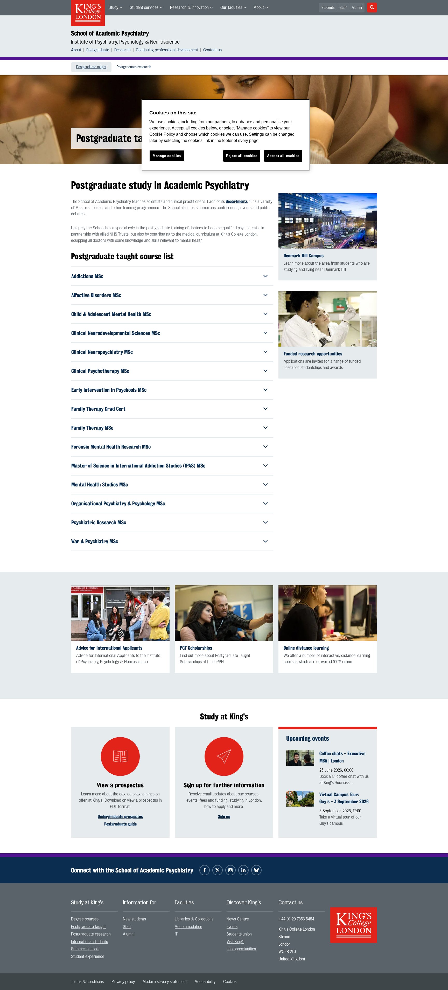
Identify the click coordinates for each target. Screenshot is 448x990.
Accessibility (205, 982)
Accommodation (188, 927)
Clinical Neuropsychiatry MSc (102, 352)
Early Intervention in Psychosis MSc (108, 390)
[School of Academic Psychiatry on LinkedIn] (243, 870)
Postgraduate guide (120, 824)
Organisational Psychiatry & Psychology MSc (118, 503)
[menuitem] (115, 7)
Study (113, 7)
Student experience (87, 956)
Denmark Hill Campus (304, 255)
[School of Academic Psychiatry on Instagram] (230, 870)
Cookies (229, 982)
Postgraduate (97, 50)
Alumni (357, 8)
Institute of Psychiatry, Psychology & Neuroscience (125, 42)
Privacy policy (123, 982)
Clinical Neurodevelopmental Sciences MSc (115, 333)
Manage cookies (167, 156)
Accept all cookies (283, 156)
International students (89, 942)
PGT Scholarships (196, 648)
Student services (144, 7)
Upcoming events (307, 738)
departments (237, 201)
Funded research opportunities (313, 353)
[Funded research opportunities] (327, 319)
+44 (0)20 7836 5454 (296, 919)
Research (122, 50)
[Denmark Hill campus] (327, 221)
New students (134, 919)
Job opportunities (241, 949)
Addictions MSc (87, 276)
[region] (226, 135)
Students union (239, 934)
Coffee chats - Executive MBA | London (342, 757)
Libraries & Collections (194, 919)
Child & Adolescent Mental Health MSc (111, 314)
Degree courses (85, 919)
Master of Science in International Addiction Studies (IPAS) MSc (138, 465)
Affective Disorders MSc (96, 295)
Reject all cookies (241, 156)
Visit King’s (235, 942)
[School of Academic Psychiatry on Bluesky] (256, 870)
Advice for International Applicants (109, 648)
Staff (343, 8)
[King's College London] (353, 920)
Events (232, 927)
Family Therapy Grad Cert (98, 408)
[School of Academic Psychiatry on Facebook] (204, 870)
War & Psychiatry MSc (94, 541)
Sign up (224, 817)
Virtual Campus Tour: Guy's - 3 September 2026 (344, 798)
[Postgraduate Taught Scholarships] (224, 613)
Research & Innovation (189, 7)
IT (176, 934)
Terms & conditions (87, 982)
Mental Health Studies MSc (99, 484)
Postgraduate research (134, 67)
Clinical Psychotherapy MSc (100, 371)
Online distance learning (306, 648)
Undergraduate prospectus (120, 817)
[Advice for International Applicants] (120, 613)
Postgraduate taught (91, 67)
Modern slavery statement (165, 982)
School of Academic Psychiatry (110, 33)
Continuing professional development (167, 50)
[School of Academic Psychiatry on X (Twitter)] (217, 870)
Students (327, 8)
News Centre (238, 919)
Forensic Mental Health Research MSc (111, 446)
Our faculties (231, 7)
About (259, 7)
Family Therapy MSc (92, 427)
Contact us (212, 50)
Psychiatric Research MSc (98, 522)
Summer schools (85, 949)
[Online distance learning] (327, 613)
